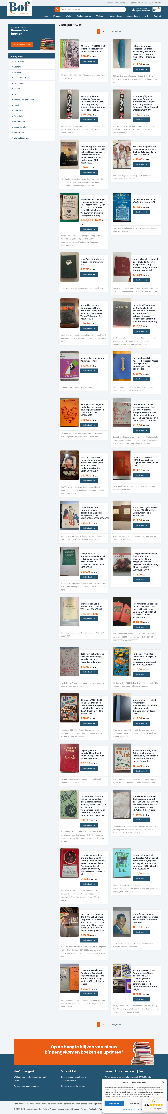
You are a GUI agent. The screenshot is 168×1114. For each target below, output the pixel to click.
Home (45, 16)
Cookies (75, 1109)
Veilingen (100, 16)
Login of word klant (143, 11)
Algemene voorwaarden (60, 1109)
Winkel (69, 16)
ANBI (147, 16)
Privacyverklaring (139, 1109)
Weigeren (134, 1103)
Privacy (84, 1109)
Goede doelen (133, 16)
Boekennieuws (115, 16)
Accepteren (114, 1103)
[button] (163, 1082)
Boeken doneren (84, 16)
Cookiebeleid (127, 1109)
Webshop (57, 16)
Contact (157, 16)
